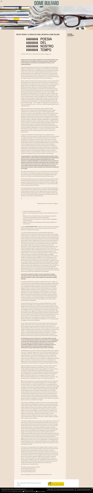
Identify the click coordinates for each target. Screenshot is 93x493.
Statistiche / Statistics (41, 491)
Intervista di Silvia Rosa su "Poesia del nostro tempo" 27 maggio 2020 (36, 54)
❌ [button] (92, 488)
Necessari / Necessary (18, 491)
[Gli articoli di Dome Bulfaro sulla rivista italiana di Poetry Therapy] (56, 484)
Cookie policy (23, 483)
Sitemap (18, 485)
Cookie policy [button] (26, 489)
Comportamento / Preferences (29, 491)
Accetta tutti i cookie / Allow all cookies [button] (83, 489)
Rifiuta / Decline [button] (50, 489)
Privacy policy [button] (31, 489)
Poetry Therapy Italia (31, 226)
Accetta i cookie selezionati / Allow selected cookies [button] (65, 489)
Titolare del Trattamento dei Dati (33, 483)
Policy (18, 483)
